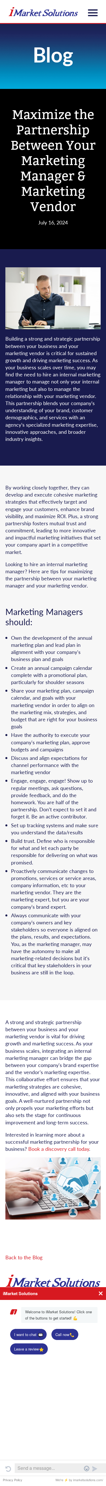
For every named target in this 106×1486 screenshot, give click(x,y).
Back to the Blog (23, 1257)
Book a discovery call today (58, 1148)
